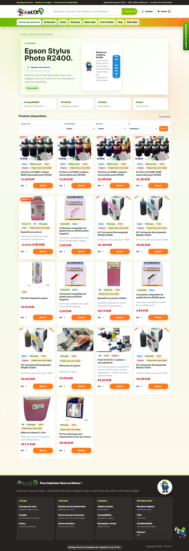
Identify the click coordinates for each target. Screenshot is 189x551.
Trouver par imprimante (116, 66)
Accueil (24, 34)
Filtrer (163, 128)
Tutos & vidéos (107, 22)
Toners (63, 22)
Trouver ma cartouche (29, 22)
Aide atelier (132, 22)
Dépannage (90, 22)
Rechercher (131, 11)
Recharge (75, 22)
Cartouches (49, 22)
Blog (120, 22)
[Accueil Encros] (33, 11)
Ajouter (42, 185)
